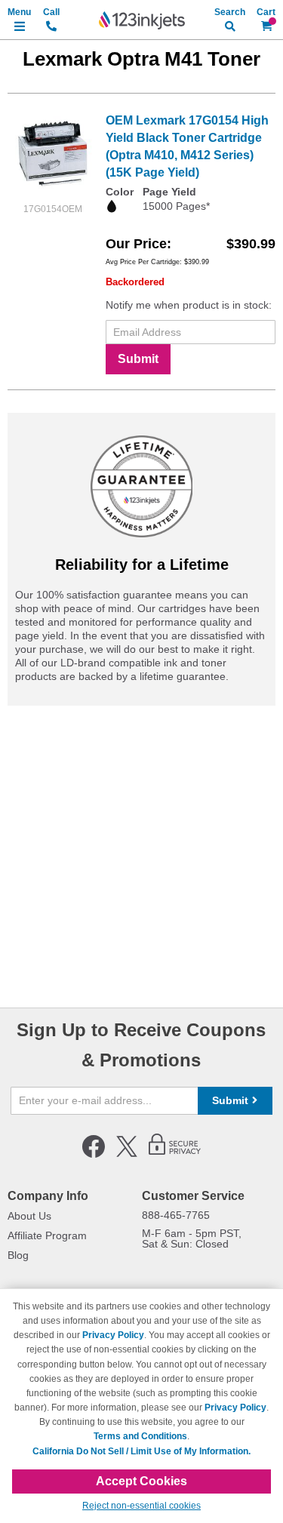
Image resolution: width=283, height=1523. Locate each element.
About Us (29, 1216)
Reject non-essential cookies (141, 1505)
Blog (18, 1255)
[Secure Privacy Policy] (175, 1154)
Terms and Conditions (140, 1436)
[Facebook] (93, 1154)
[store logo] (142, 20)
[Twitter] (126, 1154)
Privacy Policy (113, 1335)
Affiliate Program (47, 1235)
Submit (138, 358)
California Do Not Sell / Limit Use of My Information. (141, 1451)
